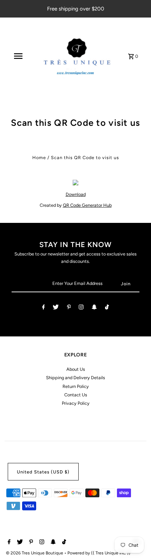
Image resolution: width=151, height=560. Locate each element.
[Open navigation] (18, 56)
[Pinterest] (69, 308)
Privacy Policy (76, 403)
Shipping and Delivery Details (75, 377)
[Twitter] (56, 308)
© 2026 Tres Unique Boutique (35, 553)
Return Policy (76, 386)
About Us (75, 369)
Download (76, 194)
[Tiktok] (107, 308)
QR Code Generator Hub (87, 205)
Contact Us (75, 394)
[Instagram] (81, 308)
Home (39, 157)
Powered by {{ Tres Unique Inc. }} (99, 553)
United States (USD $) (43, 471)
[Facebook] (43, 308)
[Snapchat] (94, 308)
